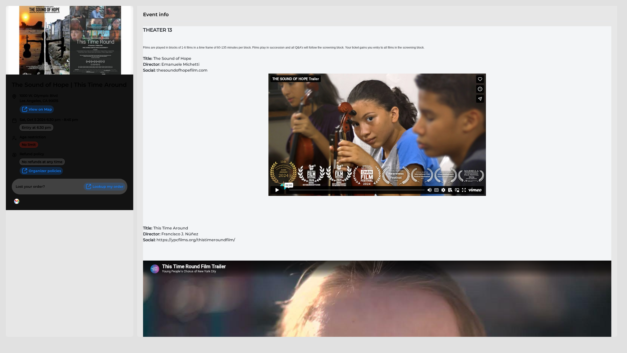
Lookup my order (108, 186)
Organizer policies (45, 171)
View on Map (40, 109)
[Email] (17, 201)
